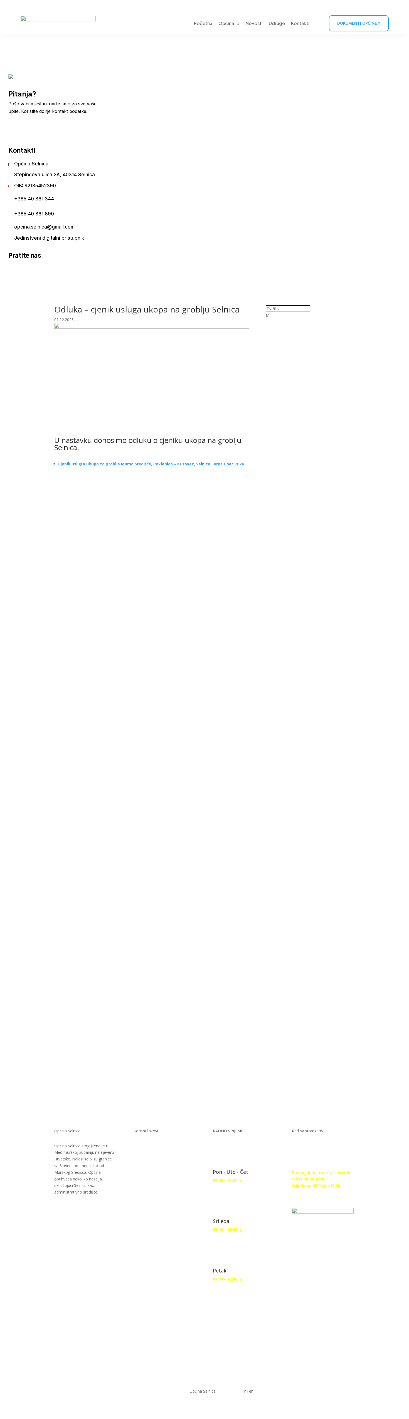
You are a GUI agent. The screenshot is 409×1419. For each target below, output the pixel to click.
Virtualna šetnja (286, 6)
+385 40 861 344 (34, 199)
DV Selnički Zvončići (154, 1220)
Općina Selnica (31, 164)
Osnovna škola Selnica (159, 1252)
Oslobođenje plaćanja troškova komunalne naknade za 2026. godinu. (310, 940)
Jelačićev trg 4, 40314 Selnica (61, 6)
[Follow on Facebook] (384, 6)
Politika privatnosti (164, 1332)
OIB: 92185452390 (35, 185)
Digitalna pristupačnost (158, 1283)
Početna (203, 23)
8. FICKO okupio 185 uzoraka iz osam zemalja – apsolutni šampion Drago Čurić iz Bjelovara (308, 789)
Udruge (277, 23)
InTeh (248, 1391)
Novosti (254, 23)
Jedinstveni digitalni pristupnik (49, 238)
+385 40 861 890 (34, 214)
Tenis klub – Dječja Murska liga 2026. (305, 333)
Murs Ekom (155, 1171)
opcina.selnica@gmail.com (44, 227)
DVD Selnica (155, 1193)
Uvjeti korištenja (161, 1310)
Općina (226, 23)
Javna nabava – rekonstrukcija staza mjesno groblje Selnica (310, 709)
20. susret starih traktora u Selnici (306, 407)
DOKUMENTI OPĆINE (357, 23)
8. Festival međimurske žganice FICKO (300, 863)
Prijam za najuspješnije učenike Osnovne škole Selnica (310, 561)
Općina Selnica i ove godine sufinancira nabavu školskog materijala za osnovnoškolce (308, 484)
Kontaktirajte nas (40, 128)
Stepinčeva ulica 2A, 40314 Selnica (54, 174)
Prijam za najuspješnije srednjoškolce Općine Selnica (308, 635)
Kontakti (300, 23)
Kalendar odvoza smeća (340, 6)
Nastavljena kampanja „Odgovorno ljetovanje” (299, 1011)
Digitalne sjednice (163, 1149)
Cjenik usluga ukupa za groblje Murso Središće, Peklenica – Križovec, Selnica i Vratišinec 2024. (151, 464)
